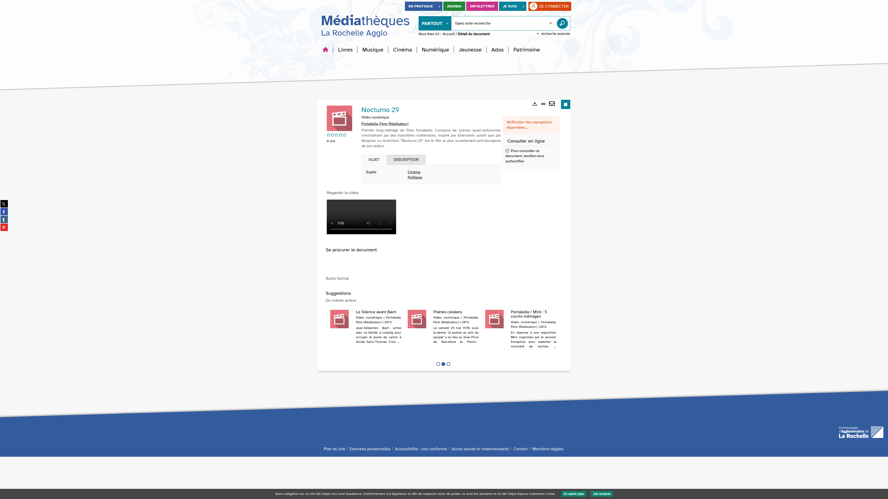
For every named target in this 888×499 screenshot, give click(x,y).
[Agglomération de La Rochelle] (861, 432)
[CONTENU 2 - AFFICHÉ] (443, 364)
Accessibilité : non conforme (421, 448)
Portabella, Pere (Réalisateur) (385, 124)
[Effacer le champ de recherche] (551, 23)
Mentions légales (547, 448)
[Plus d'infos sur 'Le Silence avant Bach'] (341, 319)
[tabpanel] (431, 175)
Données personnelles (370, 448)
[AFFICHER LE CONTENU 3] (448, 364)
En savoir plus (574, 494)
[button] (345, 49)
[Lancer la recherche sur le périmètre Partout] (563, 23)
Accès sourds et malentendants (480, 448)
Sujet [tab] (374, 159)
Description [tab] (406, 159)
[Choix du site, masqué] (439, 6)
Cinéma (414, 172)
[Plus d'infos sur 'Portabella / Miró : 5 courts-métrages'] (496, 319)
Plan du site (334, 448)
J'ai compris (601, 494)
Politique (415, 177)
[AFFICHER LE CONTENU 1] (438, 364)
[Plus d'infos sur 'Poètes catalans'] (419, 319)
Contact (520, 448)
